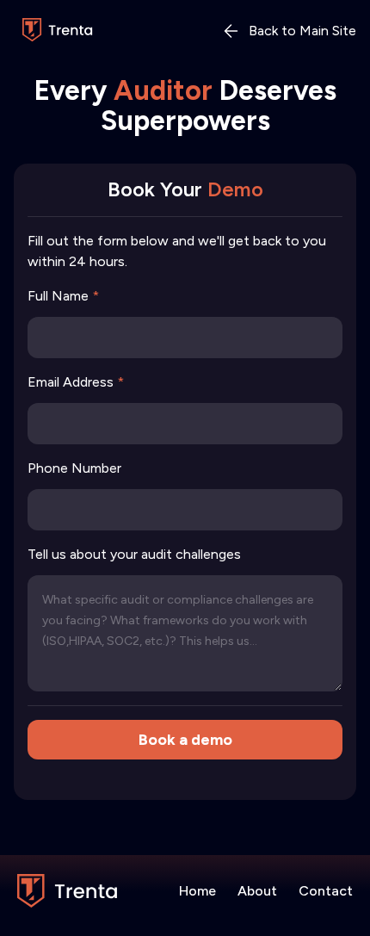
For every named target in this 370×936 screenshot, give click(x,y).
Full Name (63, 296)
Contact (326, 891)
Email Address (76, 382)
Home (197, 891)
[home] (54, 31)
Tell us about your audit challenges (134, 554)
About (257, 891)
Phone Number (74, 468)
